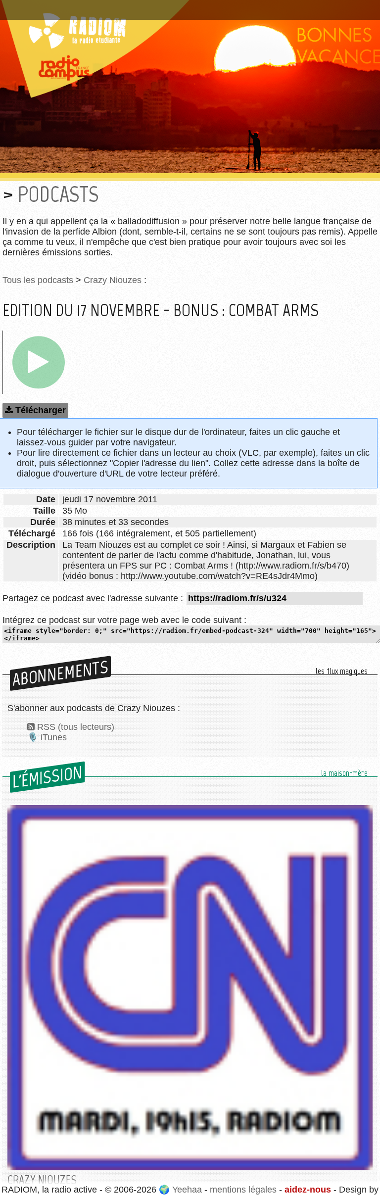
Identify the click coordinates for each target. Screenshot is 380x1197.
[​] (38, 362)
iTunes (54, 737)
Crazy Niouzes (113, 280)
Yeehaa (187, 1190)
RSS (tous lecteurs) (75, 727)
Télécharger (40, 410)
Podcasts (58, 194)
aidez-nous (308, 1190)
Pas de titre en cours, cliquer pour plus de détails (105, 6)
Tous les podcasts (37, 280)
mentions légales (243, 1190)
